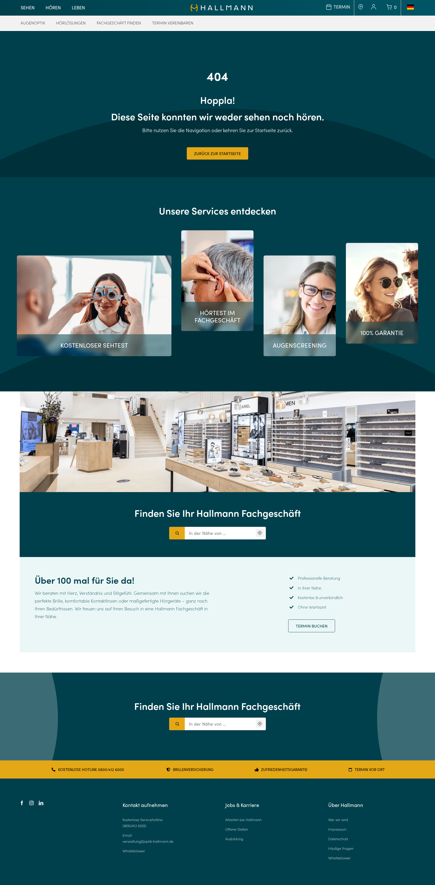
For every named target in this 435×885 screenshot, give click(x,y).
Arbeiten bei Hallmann (243, 819)
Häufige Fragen (340, 848)
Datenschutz (338, 838)
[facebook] (22, 803)
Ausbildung (234, 838)
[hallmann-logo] (222, 6)
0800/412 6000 (134, 825)
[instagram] (31, 803)
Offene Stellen (236, 829)
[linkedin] (41, 803)
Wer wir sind (338, 819)
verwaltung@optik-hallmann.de (148, 841)
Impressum (337, 829)
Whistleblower (134, 851)
